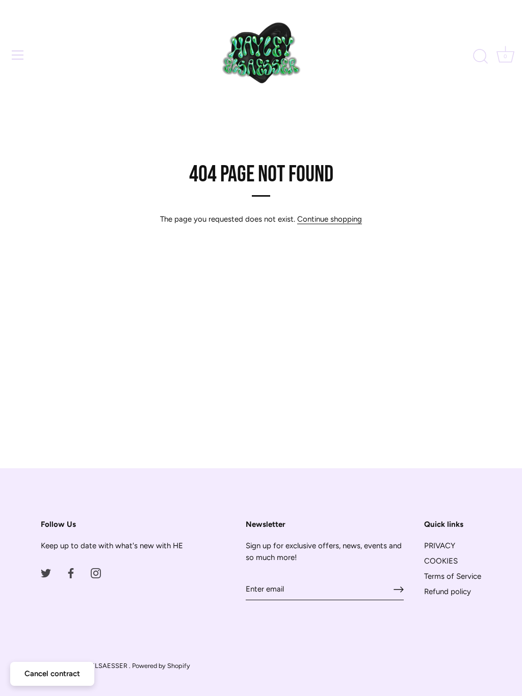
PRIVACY (439, 545)
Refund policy (447, 591)
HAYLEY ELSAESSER (96, 666)
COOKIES (441, 561)
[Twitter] (46, 572)
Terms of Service (452, 576)
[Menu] (18, 55)
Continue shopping (329, 219)
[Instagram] (96, 572)
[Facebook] (71, 572)
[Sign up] (399, 589)
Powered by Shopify (161, 666)
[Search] (480, 56)
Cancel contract (52, 673)
